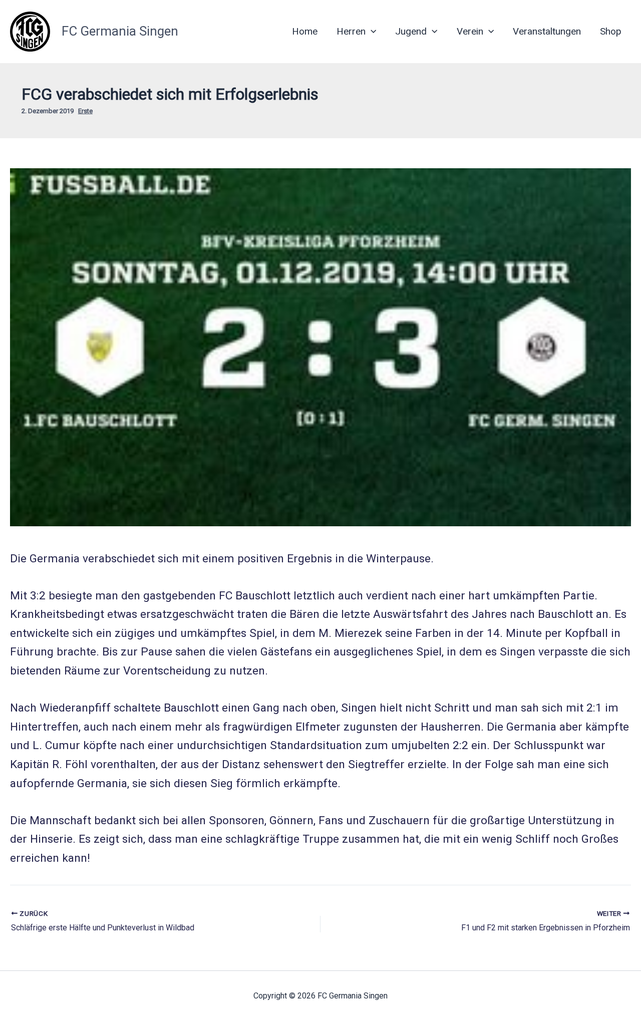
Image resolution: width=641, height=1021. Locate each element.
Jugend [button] (411, 31)
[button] (371, 32)
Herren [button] (351, 31)
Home (304, 31)
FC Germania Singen (120, 31)
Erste (85, 111)
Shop (610, 31)
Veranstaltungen (547, 31)
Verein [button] (470, 31)
